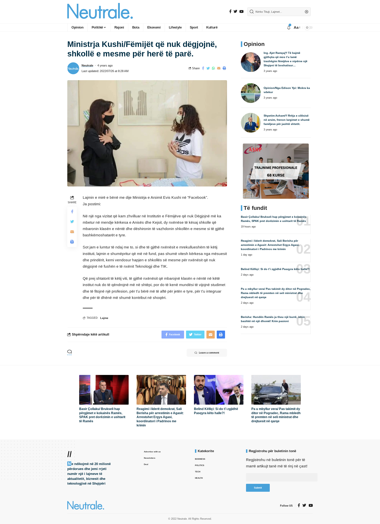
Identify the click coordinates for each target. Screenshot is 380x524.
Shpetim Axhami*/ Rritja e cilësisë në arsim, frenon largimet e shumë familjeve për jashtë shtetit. (287, 120)
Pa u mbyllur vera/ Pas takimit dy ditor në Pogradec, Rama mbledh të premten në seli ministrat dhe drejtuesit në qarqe (276, 293)
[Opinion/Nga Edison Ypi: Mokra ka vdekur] (251, 93)
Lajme (104, 318)
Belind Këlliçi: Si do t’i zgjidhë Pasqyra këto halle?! (275, 269)
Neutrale (87, 65)
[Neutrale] (100, 12)
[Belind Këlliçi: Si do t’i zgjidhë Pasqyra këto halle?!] (218, 390)
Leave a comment (209, 352)
